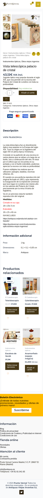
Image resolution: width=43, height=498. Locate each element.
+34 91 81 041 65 (17, 472)
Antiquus (24, 252)
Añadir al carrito (28, 93)
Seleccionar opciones (12, 311)
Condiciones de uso (8, 436)
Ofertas (3, 447)
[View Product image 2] (6, 27)
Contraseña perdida (8, 459)
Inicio (5, 53)
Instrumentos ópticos (16, 53)
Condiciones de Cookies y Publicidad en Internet (20, 433)
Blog (2, 429)
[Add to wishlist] (6, 99)
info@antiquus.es (7, 469)
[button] (36, 18)
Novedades (5, 445)
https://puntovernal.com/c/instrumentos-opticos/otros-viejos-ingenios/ (19, 225)
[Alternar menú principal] (38, 4)
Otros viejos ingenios (30, 61)
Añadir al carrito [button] (30, 369)
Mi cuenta (4, 456)
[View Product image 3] (6, 35)
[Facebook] (21, 492)
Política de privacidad (9, 431)
